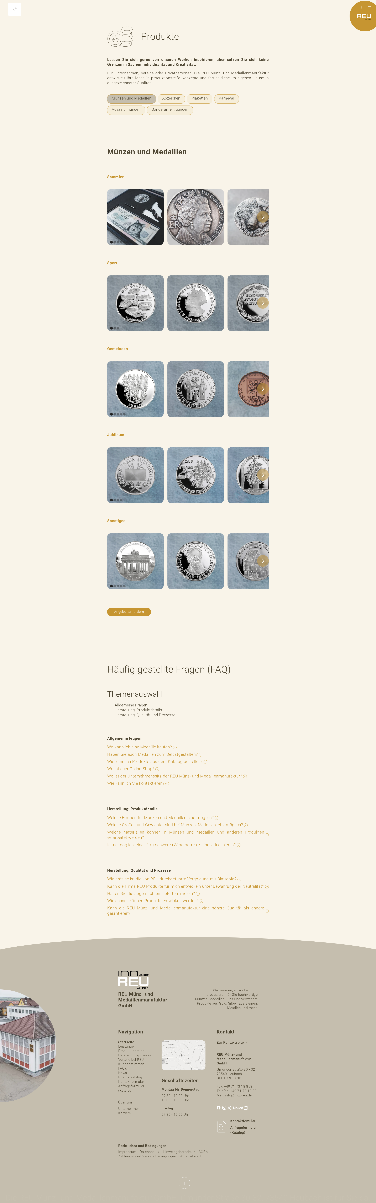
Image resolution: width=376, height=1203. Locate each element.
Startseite (126, 1042)
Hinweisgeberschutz (179, 1152)
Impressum (127, 1152)
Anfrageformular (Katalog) (131, 1088)
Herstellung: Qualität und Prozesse (145, 715)
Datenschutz (150, 1152)
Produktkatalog (130, 1077)
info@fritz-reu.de (238, 1095)
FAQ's (122, 1068)
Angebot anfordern (129, 612)
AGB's (203, 1152)
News (122, 1073)
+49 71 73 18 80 (243, 1091)
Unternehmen (129, 1109)
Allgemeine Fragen (131, 705)
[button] (369, 6)
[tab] (131, 99)
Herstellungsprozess (134, 1055)
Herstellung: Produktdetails (138, 710)
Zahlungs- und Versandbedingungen (147, 1156)
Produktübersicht (132, 1051)
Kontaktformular (131, 1082)
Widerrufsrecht (192, 1156)
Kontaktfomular (243, 1121)
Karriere (124, 1113)
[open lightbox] (135, 217)
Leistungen (127, 1046)
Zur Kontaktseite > (232, 1042)
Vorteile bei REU (131, 1060)
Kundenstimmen (131, 1064)
